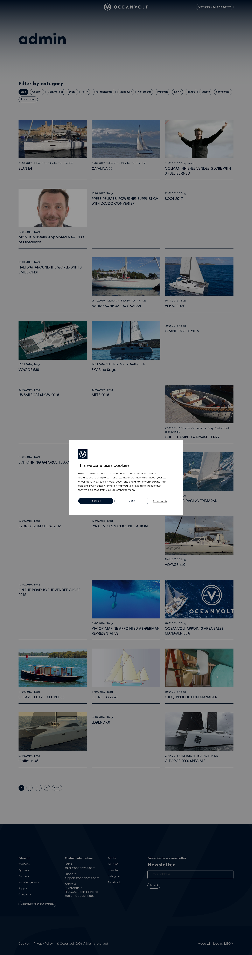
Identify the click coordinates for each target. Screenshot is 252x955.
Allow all (96, 501)
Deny (132, 501)
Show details (160, 501)
